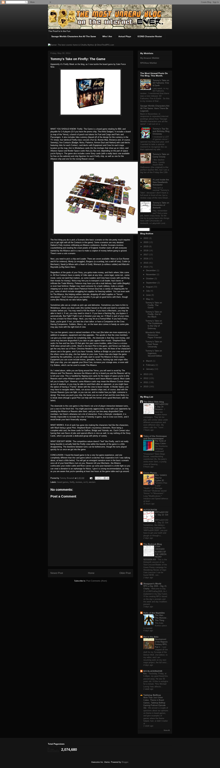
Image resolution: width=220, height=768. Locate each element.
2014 (146, 267)
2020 (146, 242)
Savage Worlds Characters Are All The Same (73, 36)
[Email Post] (91, 478)
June (148, 295)
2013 (146, 374)
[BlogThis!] (99, 478)
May (148, 299)
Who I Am (107, 36)
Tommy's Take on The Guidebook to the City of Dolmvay (153, 324)
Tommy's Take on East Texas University (153, 344)
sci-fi (85, 482)
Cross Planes (150, 473)
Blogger (125, 762)
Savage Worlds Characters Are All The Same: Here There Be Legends (154, 108)
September (151, 282)
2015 (146, 263)
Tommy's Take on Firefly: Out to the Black (153, 314)
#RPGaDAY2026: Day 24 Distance (161, 407)
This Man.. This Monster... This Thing (161, 618)
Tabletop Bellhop (152, 695)
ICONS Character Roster (150, 36)
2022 (146, 238)
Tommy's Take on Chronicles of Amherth (161, 205)
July (148, 291)
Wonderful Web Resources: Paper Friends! (153, 335)
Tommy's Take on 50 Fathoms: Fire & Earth (161, 83)
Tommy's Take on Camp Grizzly (161, 155)
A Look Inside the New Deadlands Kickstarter (161, 182)
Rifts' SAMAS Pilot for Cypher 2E (161, 478)
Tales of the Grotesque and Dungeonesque (155, 437)
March (149, 361)
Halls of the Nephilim (154, 613)
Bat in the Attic (150, 637)
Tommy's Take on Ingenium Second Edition (153, 353)
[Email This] (96, 478)
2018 (146, 250)
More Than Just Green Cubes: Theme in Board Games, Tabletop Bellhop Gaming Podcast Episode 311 (154, 702)
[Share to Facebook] (104, 478)
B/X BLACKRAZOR (152, 671)
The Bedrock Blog (152, 544)
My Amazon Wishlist (149, 58)
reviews (79, 482)
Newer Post (56, 573)
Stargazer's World (152, 583)
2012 (146, 378)
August (149, 287)
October (150, 278)
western (92, 482)
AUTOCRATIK (150, 510)
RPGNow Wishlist (148, 63)
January (150, 369)
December (151, 270)
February (150, 365)
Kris (145, 673)
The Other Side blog (153, 402)
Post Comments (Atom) (96, 581)
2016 (146, 258)
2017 (146, 254)
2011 (146, 382)
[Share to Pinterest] (107, 478)
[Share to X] (102, 478)
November (151, 274)
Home (91, 573)
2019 (146, 246)
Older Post (125, 573)
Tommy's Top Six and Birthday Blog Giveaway (161, 131)
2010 (146, 386)
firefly (72, 482)
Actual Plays (124, 36)
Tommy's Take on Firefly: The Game (153, 305)
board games (63, 482)
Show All (167, 730)
